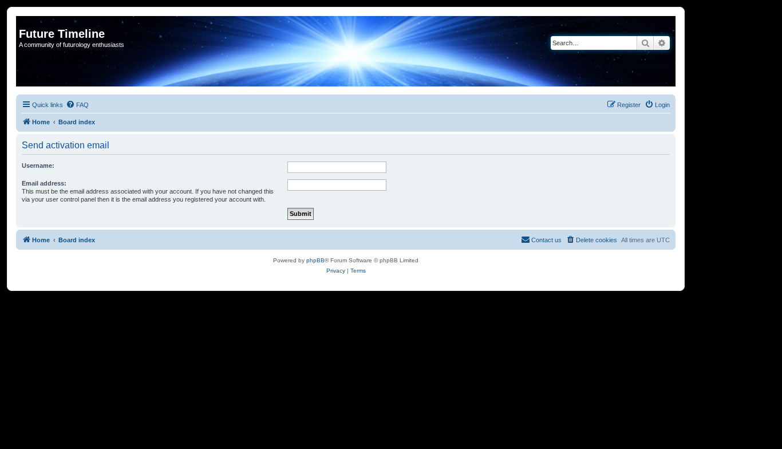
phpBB (315, 260)
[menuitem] (77, 105)
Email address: (44, 183)
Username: (38, 165)
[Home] (25, 22)
